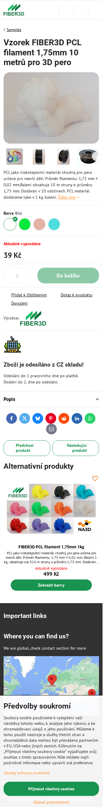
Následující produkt (77, 448)
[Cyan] (54, 224)
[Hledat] (66, 10)
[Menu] (95, 10)
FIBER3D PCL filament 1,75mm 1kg (51, 547)
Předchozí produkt (25, 448)
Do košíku (68, 275)
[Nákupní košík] (81, 10)
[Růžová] (39, 224)
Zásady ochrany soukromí (27, 772)
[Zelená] (24, 224)
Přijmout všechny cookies (51, 788)
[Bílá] (10, 224)
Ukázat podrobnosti (51, 802)
